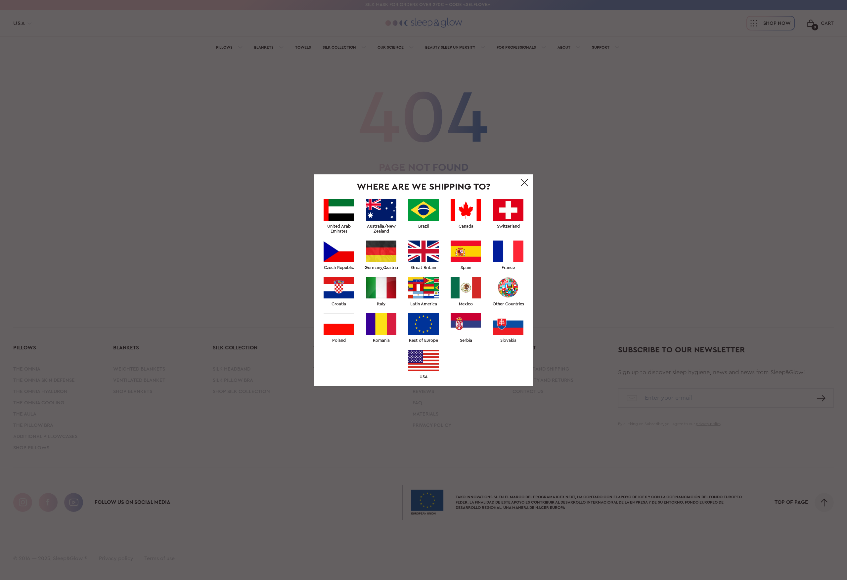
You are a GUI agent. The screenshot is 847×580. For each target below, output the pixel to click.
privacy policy (466, 393)
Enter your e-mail (372, 292)
